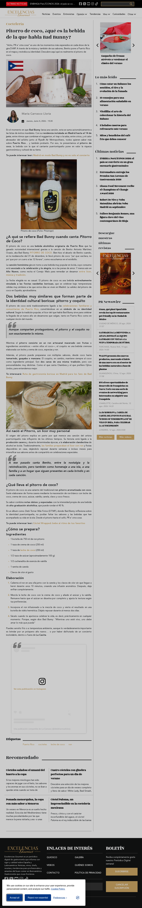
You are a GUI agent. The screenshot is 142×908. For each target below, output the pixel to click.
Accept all (14, 897)
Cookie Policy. (58, 888)
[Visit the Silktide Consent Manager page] (77, 897)
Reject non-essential (38, 897)
